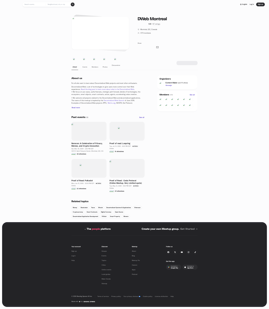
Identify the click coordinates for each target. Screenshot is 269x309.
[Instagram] (188, 252)
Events (104, 256)
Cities (104, 265)
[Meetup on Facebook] (168, 252)
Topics (104, 260)
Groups (104, 251)
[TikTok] (195, 252)
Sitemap (104, 283)
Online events (106, 269)
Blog (133, 256)
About (134, 251)
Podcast (135, 274)
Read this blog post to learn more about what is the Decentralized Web (107, 89)
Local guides (106, 274)
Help (73, 260)
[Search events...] (73, 4)
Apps (134, 269)
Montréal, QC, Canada (148, 29)
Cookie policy (147, 296)
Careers (134, 265)
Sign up (74, 251)
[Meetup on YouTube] (181, 252)
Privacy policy (116, 296)
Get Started (187, 229)
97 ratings (156, 24)
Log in (73, 256)
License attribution (161, 296)
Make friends (106, 279)
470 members (145, 33)
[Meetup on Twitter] (175, 252)
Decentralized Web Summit (114, 100)
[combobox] (58, 4)
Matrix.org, (112, 103)
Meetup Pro (136, 260)
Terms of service (103, 296)
